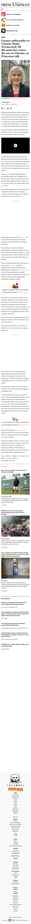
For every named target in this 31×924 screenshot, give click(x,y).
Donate (19, 789)
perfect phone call (24, 270)
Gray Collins (4, 607)
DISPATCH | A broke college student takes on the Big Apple (15, 645)
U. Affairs (15, 794)
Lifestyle (15, 876)
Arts (15, 873)
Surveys (15, 835)
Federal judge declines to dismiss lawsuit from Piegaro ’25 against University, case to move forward (15, 634)
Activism (15, 804)
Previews (15, 844)
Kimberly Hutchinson (23, 628)
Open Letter (15, 829)
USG (15, 806)
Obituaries (15, 811)
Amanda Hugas (5, 649)
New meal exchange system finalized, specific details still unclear (13, 624)
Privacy (15, 909)
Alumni (15, 801)
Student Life (15, 796)
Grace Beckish (5, 628)
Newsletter (16, 882)
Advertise (15, 903)
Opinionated (15, 867)
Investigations (15, 853)
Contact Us (15, 897)
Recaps (16, 842)
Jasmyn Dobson (5, 102)
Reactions (15, 831)
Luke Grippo (4, 618)
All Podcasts (15, 869)
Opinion (15, 819)
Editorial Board (16, 828)
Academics (15, 809)
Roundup (15, 864)
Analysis (15, 813)
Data (15, 833)
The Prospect (15, 871)
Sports (15, 839)
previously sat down (21, 430)
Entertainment (15, 874)
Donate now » (23, 292)
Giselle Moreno (14, 607)
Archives (15, 888)
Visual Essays (15, 856)
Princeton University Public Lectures (18, 98)
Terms (15, 911)
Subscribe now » (23, 425)
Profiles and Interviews (15, 846)
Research (15, 808)
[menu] (29, 9)
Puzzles (15, 889)
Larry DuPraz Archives (15, 904)
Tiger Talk (15, 865)
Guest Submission (15, 826)
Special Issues (15, 884)
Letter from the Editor (15, 824)
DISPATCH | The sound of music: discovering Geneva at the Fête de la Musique (12, 512)
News (15, 792)
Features (15, 848)
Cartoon (15, 858)
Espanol (15, 893)
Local (15, 799)
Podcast (15, 862)
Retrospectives (15, 852)
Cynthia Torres (5, 639)
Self (15, 878)
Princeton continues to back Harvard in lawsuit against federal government (14, 603)
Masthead (15, 896)
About (15, 901)
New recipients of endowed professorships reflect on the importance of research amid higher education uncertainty (15, 554)
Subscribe (12, 789)
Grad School (15, 798)
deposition (13, 265)
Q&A (15, 803)
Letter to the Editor (15, 822)
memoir (23, 237)
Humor (15, 892)
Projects (15, 880)
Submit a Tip (15, 906)
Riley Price (12, 628)
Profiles (16, 850)
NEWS (3, 37)
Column (15, 821)
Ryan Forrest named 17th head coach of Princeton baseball (14, 471)
